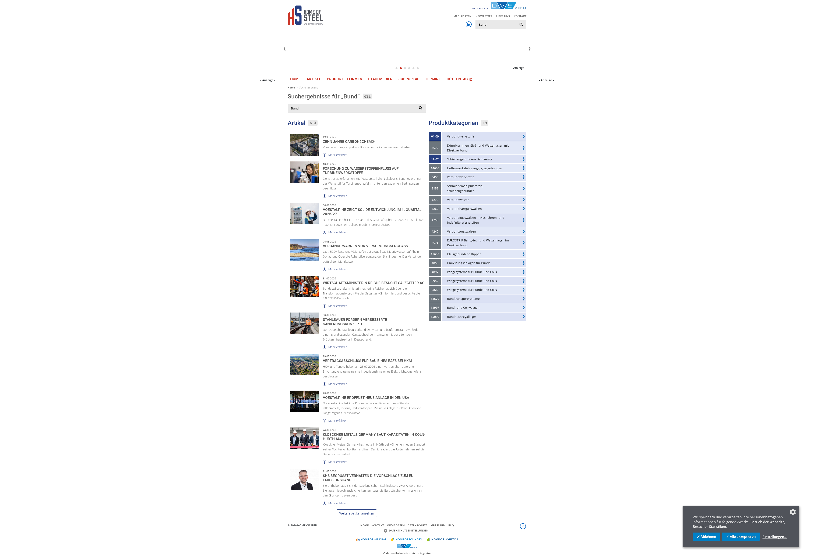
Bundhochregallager (461, 317)
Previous (284, 49)
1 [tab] (396, 68)
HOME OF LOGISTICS (444, 539)
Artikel (314, 79)
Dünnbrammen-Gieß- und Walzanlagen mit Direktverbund (478, 147)
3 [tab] (405, 68)
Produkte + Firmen (344, 79)
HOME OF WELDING (373, 539)
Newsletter (483, 16)
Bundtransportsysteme (463, 299)
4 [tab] (409, 68)
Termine (433, 79)
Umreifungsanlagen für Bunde (469, 263)
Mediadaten (462, 16)
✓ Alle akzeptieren (741, 536)
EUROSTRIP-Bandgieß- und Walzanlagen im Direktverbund (478, 242)
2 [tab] (401, 68)
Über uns (503, 16)
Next (529, 49)
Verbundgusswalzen (461, 231)
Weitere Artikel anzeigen (356, 513)
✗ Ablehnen (706, 536)
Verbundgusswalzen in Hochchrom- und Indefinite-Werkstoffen (475, 220)
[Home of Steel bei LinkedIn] (469, 24)
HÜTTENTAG (458, 79)
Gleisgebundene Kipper (464, 254)
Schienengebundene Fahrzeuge (469, 159)
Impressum (438, 525)
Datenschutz (417, 525)
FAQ (451, 525)
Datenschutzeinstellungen (408, 530)
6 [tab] (417, 68)
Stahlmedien (380, 79)
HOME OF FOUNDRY (409, 539)
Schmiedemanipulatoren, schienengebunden (465, 188)
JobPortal (409, 79)
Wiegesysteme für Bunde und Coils (472, 272)
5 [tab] (413, 68)
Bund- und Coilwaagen (463, 308)
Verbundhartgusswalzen (464, 209)
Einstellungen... (774, 536)
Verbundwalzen (458, 200)
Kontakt (520, 16)
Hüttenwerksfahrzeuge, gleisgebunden (474, 168)
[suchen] (521, 24)
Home (295, 79)
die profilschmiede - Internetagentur (408, 553)
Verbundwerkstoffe (460, 136)
